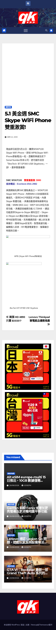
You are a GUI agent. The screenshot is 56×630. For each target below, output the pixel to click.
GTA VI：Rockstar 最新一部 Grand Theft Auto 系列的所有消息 (27, 573)
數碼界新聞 (11, 473)
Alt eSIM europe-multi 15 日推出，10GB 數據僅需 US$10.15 (26, 480)
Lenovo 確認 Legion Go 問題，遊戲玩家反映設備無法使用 (27, 542)
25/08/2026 (14, 547)
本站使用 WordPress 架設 (14, 625)
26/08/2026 (14, 485)
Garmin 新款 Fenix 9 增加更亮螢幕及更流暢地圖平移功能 (27, 509)
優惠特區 (8, 107)
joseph (27, 485)
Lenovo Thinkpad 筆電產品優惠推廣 (39, 319)
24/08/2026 (14, 578)
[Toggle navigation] (25, 30)
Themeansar (44, 625)
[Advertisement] (28, 71)
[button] (46, 30)
